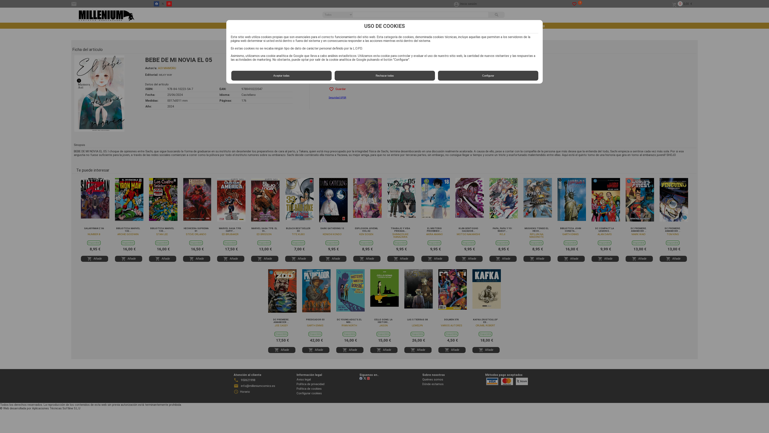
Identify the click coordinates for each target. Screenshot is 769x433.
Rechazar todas (385, 75)
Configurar (488, 75)
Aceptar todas (281, 75)
